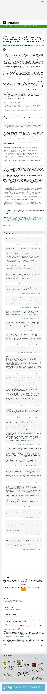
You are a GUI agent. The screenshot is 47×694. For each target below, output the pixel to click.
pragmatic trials (13, 220)
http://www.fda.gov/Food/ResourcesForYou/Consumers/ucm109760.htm (19, 440)
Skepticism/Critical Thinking (11, 218)
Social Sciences (27, 25)
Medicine (5, 26)
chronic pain (19, 218)
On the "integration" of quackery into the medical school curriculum (16, 642)
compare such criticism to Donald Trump (13, 82)
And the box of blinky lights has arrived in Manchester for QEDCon (16, 636)
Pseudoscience (35, 217)
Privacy (20, 686)
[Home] (10, 22)
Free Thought (24, 26)
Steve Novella (17, 81)
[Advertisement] (23, 10)
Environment (20, 25)
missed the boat (18, 530)
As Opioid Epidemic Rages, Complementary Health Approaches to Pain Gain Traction (22, 91)
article (24, 98)
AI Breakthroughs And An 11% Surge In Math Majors (14, 601)
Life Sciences (5, 25)
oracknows (9, 49)
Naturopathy (29, 217)
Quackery (40, 217)
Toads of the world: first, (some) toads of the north (23, 659)
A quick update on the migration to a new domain (12, 622)
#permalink (38, 244)
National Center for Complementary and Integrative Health (21, 219)
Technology (18, 26)
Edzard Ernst (23, 81)
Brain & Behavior (11, 26)
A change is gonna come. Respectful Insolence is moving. (14, 629)
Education (33, 25)
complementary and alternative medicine (14, 217)
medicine (24, 217)
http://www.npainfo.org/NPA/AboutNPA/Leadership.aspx (16, 272)
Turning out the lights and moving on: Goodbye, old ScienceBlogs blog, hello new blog (20, 616)
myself (22, 96)
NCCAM (34, 219)
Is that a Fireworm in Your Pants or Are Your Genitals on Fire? (9, 659)
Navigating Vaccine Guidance (9, 602)
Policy (37, 25)
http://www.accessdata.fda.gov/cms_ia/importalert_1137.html (17, 278)
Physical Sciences (13, 25)
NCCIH (38, 219)
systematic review (20, 220)
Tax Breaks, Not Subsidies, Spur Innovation (12, 600)
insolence (5, 30)
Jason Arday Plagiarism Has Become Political (12, 609)
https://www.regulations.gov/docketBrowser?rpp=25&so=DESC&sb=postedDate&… (21, 314)
